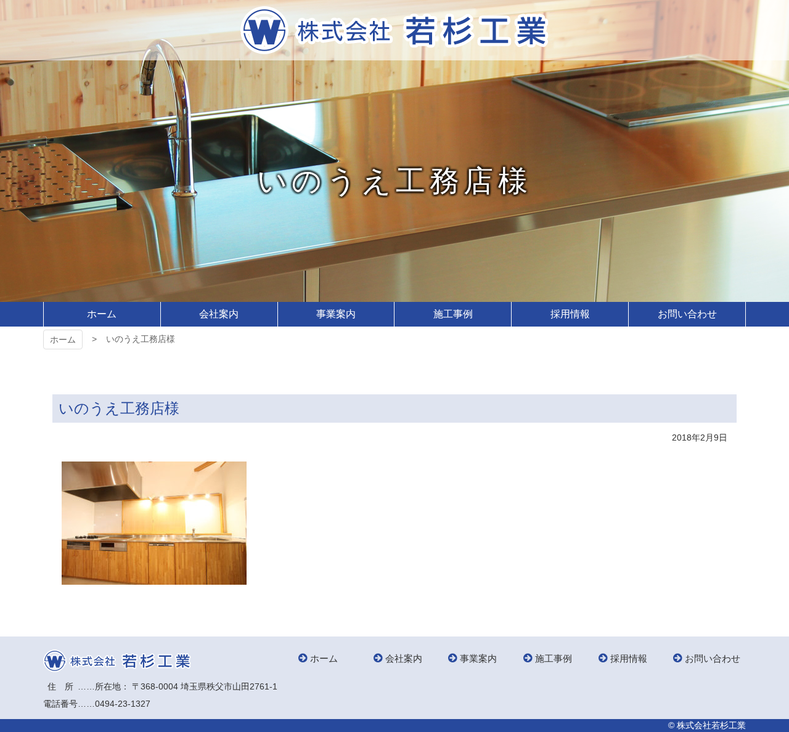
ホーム (63, 339)
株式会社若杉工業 (394, 30)
